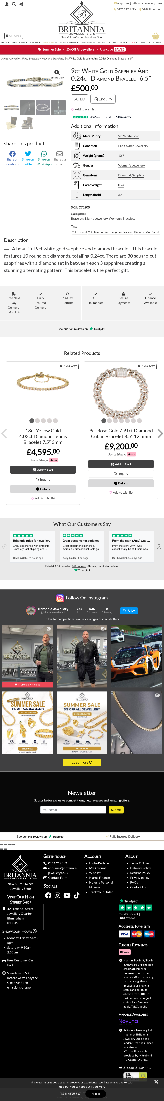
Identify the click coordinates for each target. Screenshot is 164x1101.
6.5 (120, 194)
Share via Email (59, 161)
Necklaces (119, 42)
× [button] (156, 1082)
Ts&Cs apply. (139, 1006)
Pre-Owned (77, 37)
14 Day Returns (67, 300)
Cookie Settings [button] (70, 1093)
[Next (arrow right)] (5, 849)
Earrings (102, 42)
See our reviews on (73, 329)
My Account (97, 868)
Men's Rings (18, 42)
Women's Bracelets (52, 58)
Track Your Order (101, 892)
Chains (34, 42)
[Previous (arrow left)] (1, 849)
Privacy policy (139, 877)
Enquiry (105, 98)
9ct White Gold (128, 136)
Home (4, 58)
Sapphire (138, 175)
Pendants (86, 42)
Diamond (124, 175)
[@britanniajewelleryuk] (31, 611)
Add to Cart (45, 470)
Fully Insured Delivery (40, 302)
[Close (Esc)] (13, 844)
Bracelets (48, 42)
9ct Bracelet (79, 232)
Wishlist (95, 873)
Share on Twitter (28, 161)
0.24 (121, 185)
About (144, 42)
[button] (14, 4)
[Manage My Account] (6, 4)
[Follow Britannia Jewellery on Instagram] (57, 896)
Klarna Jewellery (96, 218)
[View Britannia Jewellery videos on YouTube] (67, 896)
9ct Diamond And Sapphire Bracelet (110, 232)
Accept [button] (96, 1093)
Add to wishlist (85, 109)
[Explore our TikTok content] (76, 896)
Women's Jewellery (131, 165)
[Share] (9, 844)
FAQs (134, 882)
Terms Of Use (139, 863)
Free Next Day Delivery (13, 305)
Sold (80, 98)
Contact (158, 42)
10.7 (121, 155)
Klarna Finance (99, 877)
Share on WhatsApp (44, 161)
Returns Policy (140, 873)
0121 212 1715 (58, 863)
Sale (132, 42)
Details (44, 489)
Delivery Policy (140, 868)
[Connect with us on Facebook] (48, 896)
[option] (41, 836)
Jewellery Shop (94, 37)
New (64, 37)
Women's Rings (68, 42)
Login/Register (99, 863)
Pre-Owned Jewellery (133, 146)
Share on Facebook (12, 161)
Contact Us (138, 887)
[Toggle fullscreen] (5, 844)
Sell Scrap (14, 36)
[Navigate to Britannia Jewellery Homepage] (82, 19)
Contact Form (57, 877)
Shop (4, 42)
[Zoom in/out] (1, 844)
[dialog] (82, 1089)
